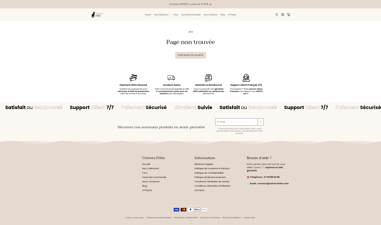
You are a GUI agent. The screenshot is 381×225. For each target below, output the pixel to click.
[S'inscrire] (260, 121)
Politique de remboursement (159, 218)
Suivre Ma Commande (154, 177)
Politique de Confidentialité (209, 172)
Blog (144, 185)
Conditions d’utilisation (210, 218)
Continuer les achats (190, 55)
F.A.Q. (145, 172)
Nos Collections (150, 168)
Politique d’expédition (232, 218)
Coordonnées (249, 218)
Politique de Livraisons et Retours (212, 168)
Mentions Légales (204, 164)
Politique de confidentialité (185, 218)
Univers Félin (138, 218)
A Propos (147, 190)
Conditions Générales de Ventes (212, 181)
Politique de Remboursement (210, 177)
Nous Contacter (151, 181)
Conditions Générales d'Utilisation (213, 185)
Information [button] (205, 158)
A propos (199, 190)
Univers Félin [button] (153, 158)
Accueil (146, 164)
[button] (162, 15)
